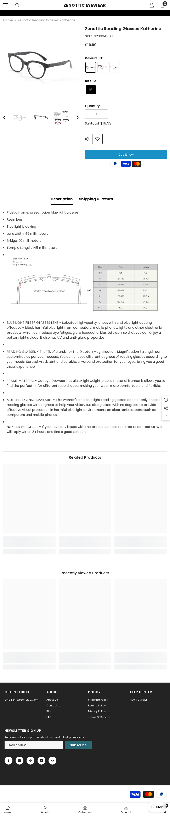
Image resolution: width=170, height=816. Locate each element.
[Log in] (151, 5)
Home (8, 20)
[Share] (88, 139)
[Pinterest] (30, 761)
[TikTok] (41, 761)
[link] (2, 13)
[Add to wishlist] (97, 139)
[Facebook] (8, 761)
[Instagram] (19, 761)
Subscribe (78, 745)
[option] (41, 63)
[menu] (5, 5)
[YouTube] (52, 761)
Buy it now (126, 154)
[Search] (17, 5)
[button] (4, 117)
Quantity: (93, 106)
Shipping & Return (96, 199)
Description (62, 199)
